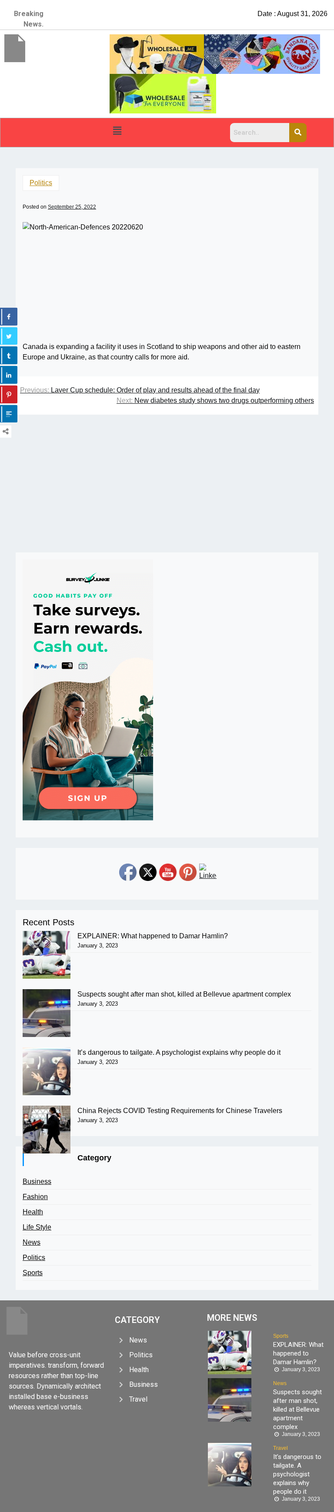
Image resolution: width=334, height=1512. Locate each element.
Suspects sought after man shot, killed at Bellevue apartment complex (184, 994)
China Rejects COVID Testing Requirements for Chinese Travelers (179, 1110)
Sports (33, 1272)
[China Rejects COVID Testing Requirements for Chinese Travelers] (46, 1129)
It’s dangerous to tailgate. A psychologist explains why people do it (179, 1052)
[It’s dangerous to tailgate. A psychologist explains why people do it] (46, 1071)
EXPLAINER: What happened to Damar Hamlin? (152, 936)
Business (37, 1181)
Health (33, 1212)
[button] (117, 131)
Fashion (35, 1196)
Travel (280, 1448)
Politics (41, 182)
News (31, 1242)
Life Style (37, 1227)
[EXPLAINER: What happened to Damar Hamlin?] (46, 955)
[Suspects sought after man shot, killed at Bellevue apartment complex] (46, 1013)
